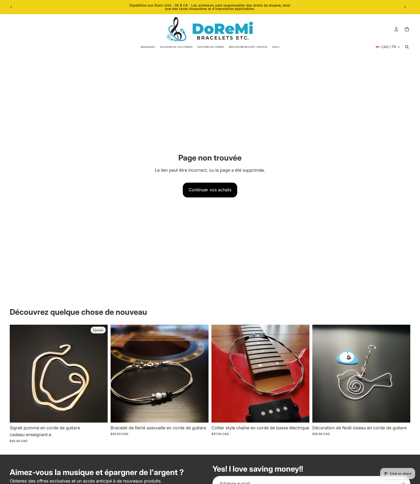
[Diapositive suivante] (405, 7)
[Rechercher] (407, 47)
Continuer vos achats (210, 189)
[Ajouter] (302, 415)
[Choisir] (201, 415)
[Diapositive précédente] (11, 7)
